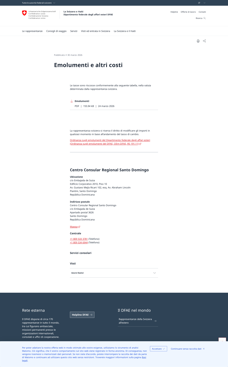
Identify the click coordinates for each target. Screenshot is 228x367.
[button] (32, 31)
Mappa (74, 226)
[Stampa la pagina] (198, 41)
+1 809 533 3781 (79, 238)
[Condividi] (204, 41)
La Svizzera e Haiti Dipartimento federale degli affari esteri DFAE (88, 13)
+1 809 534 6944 (79, 242)
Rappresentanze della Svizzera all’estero (135, 321)
